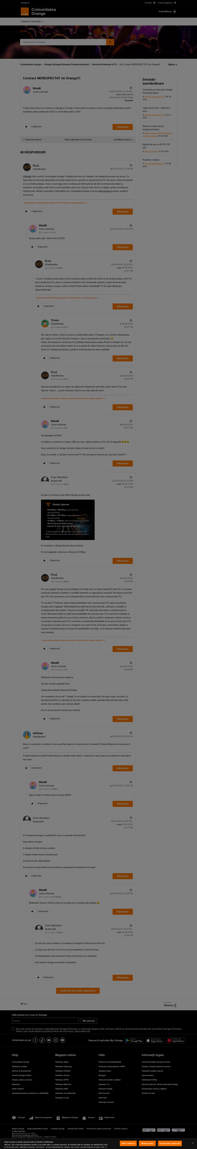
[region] (98, 1143)
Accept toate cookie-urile (169, 1143)
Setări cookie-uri (128, 1143)
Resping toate (147, 1143)
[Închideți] (193, 1143)
